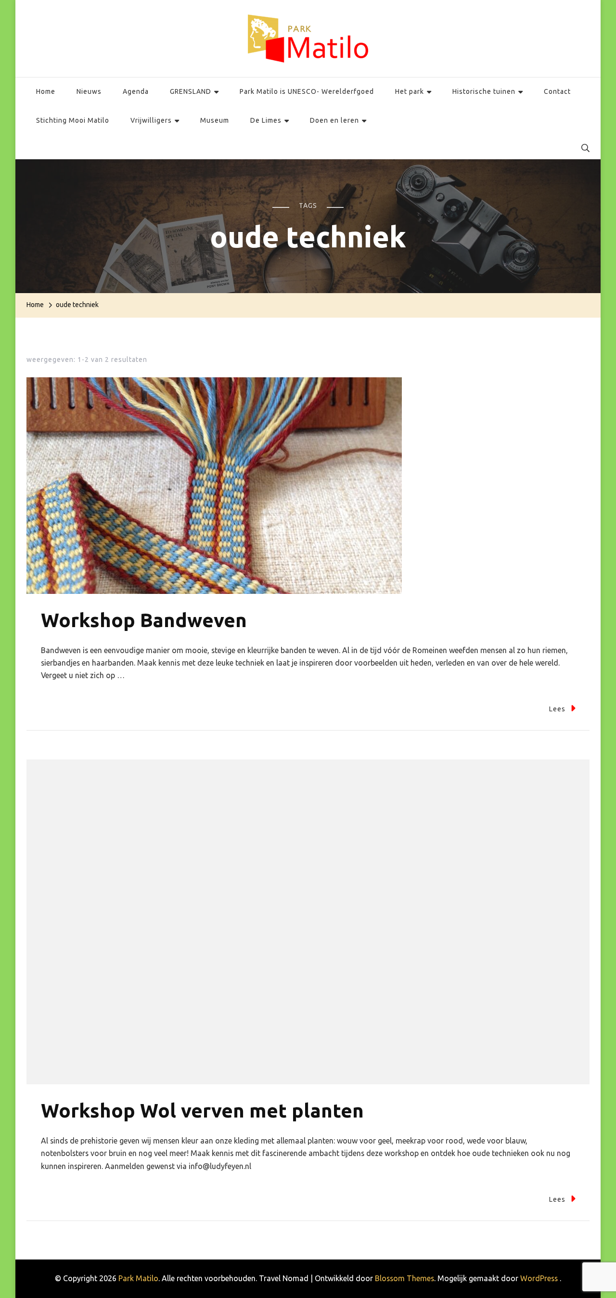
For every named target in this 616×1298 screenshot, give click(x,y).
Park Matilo (138, 1278)
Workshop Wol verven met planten (202, 1110)
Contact (557, 91)
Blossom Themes (404, 1278)
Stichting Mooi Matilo (72, 120)
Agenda (136, 91)
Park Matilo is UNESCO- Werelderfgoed (307, 91)
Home (45, 91)
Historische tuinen (483, 91)
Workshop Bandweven (144, 620)
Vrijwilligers (151, 120)
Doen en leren (334, 120)
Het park (409, 91)
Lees (557, 709)
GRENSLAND (190, 91)
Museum (214, 120)
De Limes (266, 120)
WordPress (539, 1278)
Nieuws (89, 91)
